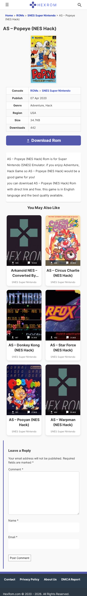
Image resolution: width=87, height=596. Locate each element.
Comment (15, 469)
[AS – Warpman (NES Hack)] (63, 400)
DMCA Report (70, 579)
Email (12, 537)
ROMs (20, 15)
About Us (50, 579)
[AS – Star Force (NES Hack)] (63, 325)
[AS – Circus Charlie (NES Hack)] (63, 250)
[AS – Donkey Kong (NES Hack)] (24, 325)
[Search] (79, 4)
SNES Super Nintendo (42, 15)
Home (9, 15)
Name (13, 520)
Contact (9, 579)
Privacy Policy (29, 579)
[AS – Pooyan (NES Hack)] (24, 400)
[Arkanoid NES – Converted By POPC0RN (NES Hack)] (24, 250)
